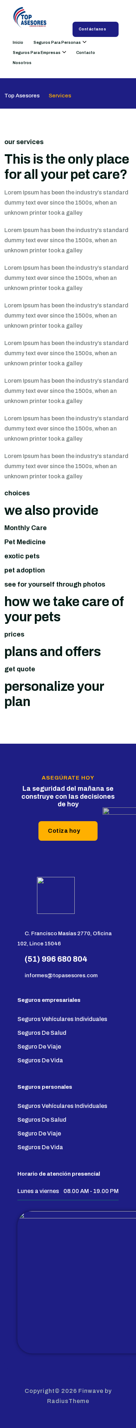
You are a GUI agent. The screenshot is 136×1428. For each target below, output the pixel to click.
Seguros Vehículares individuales (62, 1019)
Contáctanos (92, 29)
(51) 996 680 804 (56, 959)
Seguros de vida (40, 1060)
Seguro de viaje (39, 1046)
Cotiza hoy (64, 831)
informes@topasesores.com (61, 975)
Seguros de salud (41, 1033)
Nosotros (22, 62)
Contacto (85, 52)
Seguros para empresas (37, 52)
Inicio (18, 42)
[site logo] (31, 19)
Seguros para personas (57, 42)
